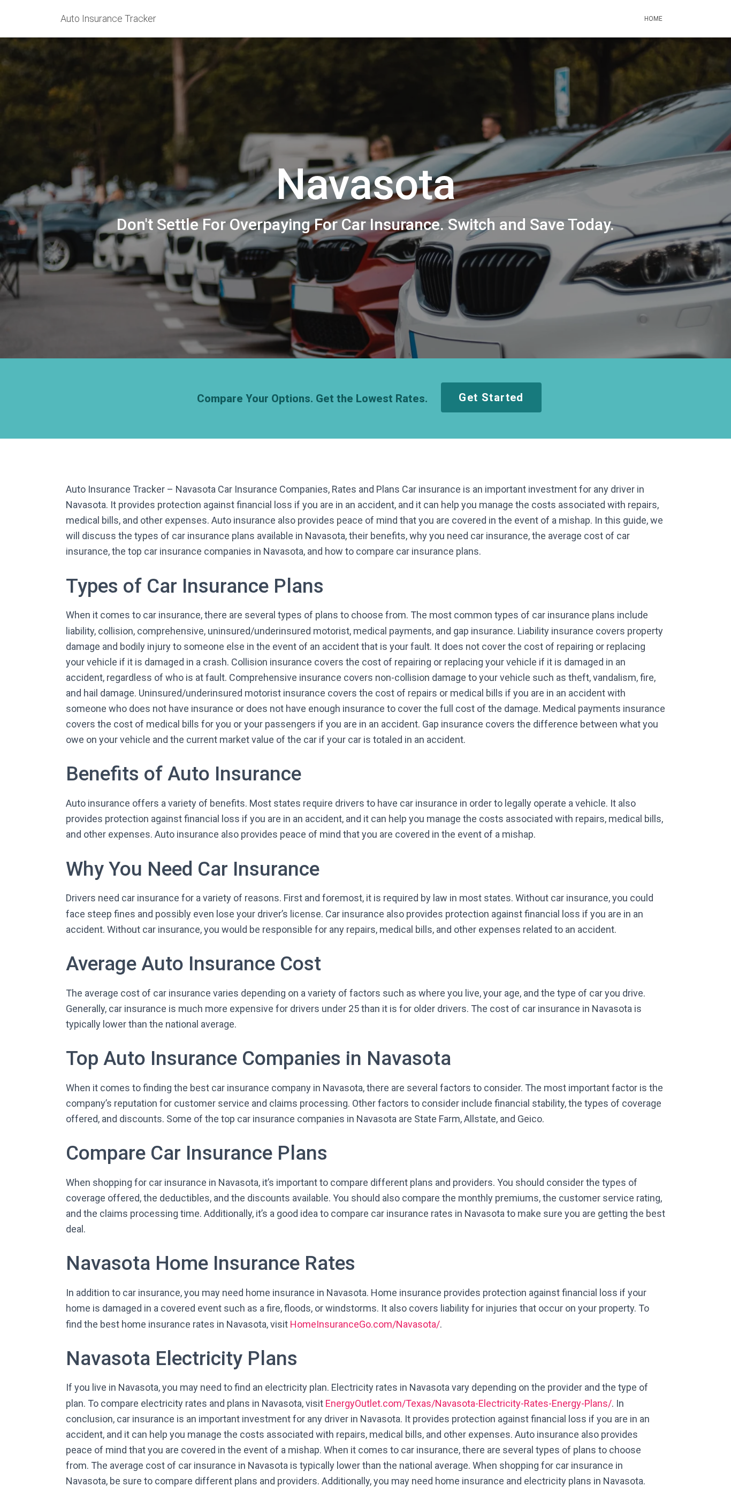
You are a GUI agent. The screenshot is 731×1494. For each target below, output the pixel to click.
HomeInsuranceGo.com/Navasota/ (365, 1324)
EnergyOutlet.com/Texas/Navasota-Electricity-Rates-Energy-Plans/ (468, 1403)
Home (653, 18)
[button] (491, 397)
